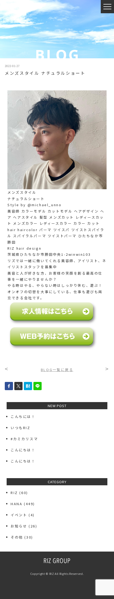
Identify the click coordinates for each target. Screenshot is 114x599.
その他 (17, 537)
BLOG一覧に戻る (57, 369)
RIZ (14, 492)
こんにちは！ (23, 449)
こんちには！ (23, 416)
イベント (19, 514)
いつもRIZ (20, 427)
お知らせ (19, 525)
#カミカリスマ (26, 438)
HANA (16, 503)
